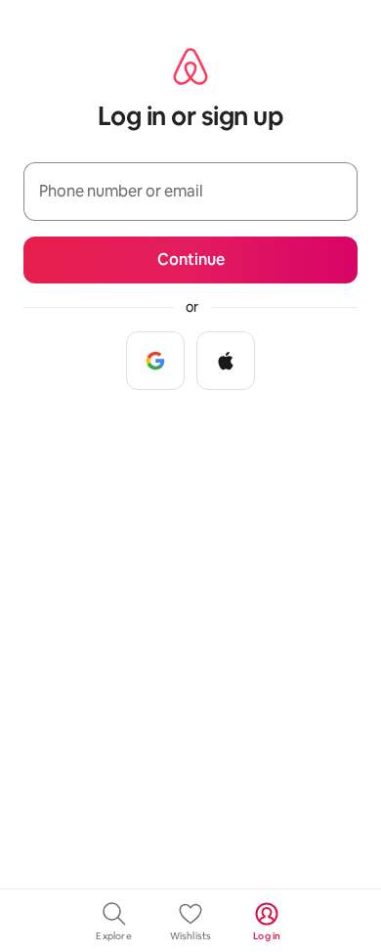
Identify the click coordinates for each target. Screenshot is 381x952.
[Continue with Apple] (225, 360)
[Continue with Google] (155, 360)
